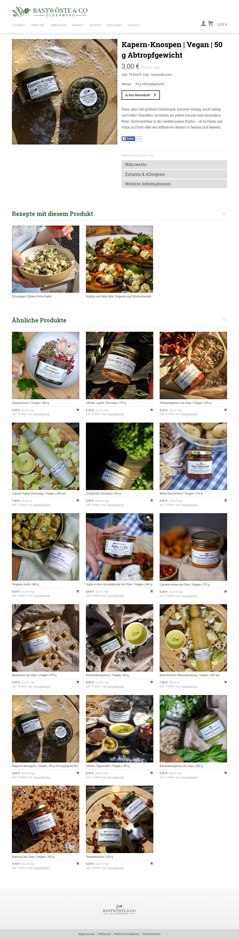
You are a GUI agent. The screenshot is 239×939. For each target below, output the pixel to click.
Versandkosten (161, 74)
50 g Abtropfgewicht (149, 84)
